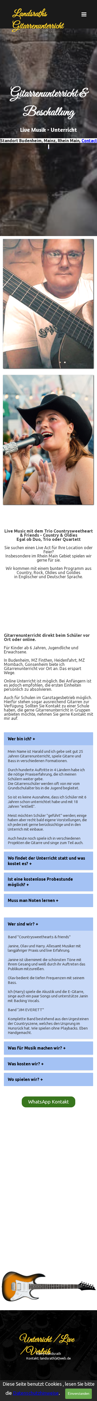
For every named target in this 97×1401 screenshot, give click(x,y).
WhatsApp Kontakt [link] (48, 1102)
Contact (89, 140)
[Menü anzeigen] (84, 14)
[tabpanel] (48, 126)
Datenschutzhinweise (36, 1393)
